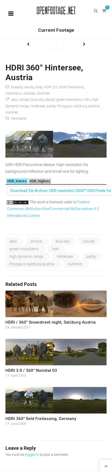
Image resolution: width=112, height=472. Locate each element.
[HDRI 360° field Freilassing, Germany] (56, 400)
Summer (43, 93)
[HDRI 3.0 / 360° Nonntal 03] (56, 352)
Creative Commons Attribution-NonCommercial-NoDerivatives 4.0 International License (53, 209)
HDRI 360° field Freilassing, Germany (40, 418)
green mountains (69, 99)
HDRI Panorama (71, 87)
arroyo (24, 99)
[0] (104, 11)
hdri (87, 99)
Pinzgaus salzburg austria (78, 106)
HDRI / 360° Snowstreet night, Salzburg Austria (50, 322)
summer (11, 112)
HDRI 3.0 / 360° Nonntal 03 (31, 370)
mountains (13, 93)
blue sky (37, 99)
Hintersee (37, 106)
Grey (38, 87)
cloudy (29, 87)
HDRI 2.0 (50, 87)
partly (50, 106)
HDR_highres (40, 181)
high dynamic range (26, 256)
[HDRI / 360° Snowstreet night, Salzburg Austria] (56, 304)
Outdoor (29, 93)
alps (14, 99)
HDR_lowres (17, 181)
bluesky (17, 87)
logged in (32, 455)
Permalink (19, 118)
